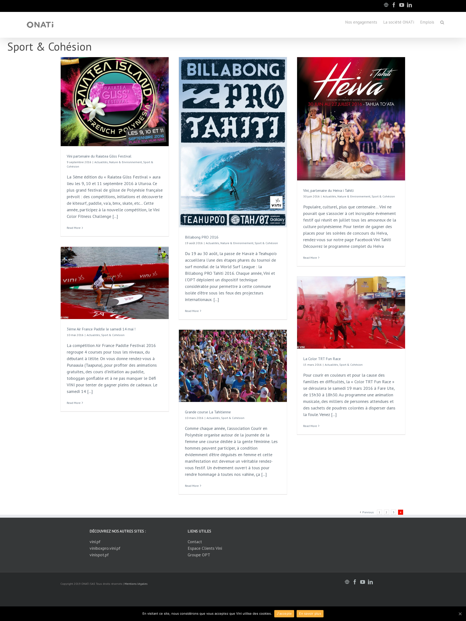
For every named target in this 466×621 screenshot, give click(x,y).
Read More (74, 228)
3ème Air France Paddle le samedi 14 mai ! (101, 329)
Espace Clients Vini (205, 548)
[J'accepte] (460, 613)
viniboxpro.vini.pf (105, 548)
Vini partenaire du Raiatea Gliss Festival (99, 156)
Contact (195, 541)
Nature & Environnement (125, 162)
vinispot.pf (99, 555)
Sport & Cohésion (266, 243)
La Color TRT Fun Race (322, 358)
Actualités (101, 162)
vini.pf (95, 541)
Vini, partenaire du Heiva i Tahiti (328, 190)
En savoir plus (310, 613)
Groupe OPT (199, 555)
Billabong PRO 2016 (201, 237)
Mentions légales (136, 584)
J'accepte (284, 613)
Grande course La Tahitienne (208, 411)
